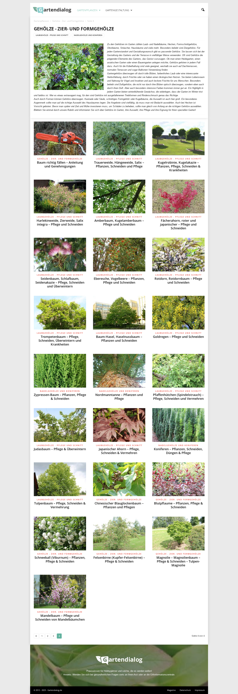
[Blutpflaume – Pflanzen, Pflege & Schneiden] (178, 479)
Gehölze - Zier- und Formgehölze (68, 20)
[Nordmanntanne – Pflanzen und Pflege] (119, 371)
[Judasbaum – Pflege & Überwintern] (60, 425)
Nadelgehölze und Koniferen (88, 35)
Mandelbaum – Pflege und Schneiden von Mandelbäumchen (60, 617)
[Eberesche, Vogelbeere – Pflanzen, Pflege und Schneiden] (119, 254)
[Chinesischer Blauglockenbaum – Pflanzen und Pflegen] (119, 479)
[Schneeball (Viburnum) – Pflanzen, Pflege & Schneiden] (60, 533)
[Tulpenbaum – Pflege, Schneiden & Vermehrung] (60, 479)
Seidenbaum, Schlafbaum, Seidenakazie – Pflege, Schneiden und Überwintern (59, 282)
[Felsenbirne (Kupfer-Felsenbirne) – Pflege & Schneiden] (119, 533)
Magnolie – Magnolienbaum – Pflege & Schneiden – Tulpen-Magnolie (178, 561)
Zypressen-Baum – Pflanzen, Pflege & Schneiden (60, 397)
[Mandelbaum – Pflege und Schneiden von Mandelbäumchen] (60, 591)
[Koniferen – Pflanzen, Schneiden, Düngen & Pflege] (178, 425)
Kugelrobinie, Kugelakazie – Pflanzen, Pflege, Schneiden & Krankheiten (178, 166)
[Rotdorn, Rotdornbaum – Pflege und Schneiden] (178, 254)
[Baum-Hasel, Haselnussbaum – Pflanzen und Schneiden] (119, 313)
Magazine (171, 690)
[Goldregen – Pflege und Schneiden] (178, 313)
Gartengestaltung (117, 10)
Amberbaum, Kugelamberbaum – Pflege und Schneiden (119, 222)
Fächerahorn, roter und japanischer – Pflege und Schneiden (178, 224)
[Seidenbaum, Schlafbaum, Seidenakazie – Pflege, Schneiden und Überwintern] (60, 254)
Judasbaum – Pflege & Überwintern (60, 449)
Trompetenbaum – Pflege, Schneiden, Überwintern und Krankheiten (60, 340)
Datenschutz (185, 690)
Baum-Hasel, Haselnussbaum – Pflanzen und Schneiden (119, 339)
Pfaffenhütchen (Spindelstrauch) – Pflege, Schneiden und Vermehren (178, 397)
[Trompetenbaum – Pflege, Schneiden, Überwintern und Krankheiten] (60, 313)
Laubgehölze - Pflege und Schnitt (52, 35)
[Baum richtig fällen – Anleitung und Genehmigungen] (60, 138)
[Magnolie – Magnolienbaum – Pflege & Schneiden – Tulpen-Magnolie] (178, 533)
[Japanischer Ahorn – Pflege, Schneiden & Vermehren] (119, 425)
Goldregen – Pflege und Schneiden (178, 337)
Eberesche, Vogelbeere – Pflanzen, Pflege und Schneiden (119, 280)
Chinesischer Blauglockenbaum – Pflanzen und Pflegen (119, 505)
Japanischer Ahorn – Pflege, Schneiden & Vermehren (119, 451)
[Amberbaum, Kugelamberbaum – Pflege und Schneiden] (119, 196)
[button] (203, 10)
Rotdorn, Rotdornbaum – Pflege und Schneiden (178, 280)
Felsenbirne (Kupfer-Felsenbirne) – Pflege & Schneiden (119, 559)
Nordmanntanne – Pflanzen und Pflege (119, 397)
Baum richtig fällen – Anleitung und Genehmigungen (60, 164)
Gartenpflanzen (87, 10)
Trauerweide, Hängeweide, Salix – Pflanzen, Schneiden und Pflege (119, 164)
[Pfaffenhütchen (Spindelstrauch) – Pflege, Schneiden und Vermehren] (178, 371)
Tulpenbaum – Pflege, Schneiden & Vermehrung (60, 505)
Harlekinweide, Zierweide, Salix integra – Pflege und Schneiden (60, 222)
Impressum (200, 690)
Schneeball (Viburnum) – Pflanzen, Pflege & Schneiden (59, 559)
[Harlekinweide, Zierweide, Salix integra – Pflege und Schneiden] (60, 196)
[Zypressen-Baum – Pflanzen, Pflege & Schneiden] (60, 371)
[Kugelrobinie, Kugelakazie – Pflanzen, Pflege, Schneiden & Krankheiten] (178, 138)
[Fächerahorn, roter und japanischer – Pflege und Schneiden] (178, 196)
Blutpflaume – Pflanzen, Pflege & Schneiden (178, 505)
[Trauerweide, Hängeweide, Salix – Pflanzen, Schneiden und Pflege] (119, 138)
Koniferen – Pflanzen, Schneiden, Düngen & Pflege (178, 451)
